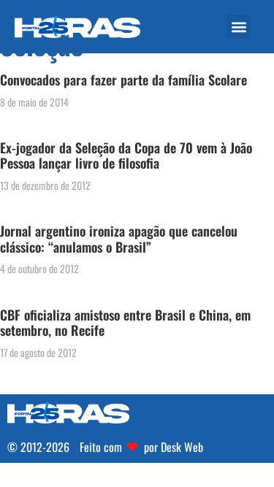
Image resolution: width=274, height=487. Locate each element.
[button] (239, 27)
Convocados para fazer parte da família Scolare (123, 79)
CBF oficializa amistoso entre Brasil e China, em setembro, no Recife (125, 322)
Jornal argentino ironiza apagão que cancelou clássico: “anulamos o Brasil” (118, 238)
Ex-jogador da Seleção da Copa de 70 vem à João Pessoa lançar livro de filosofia (126, 155)
